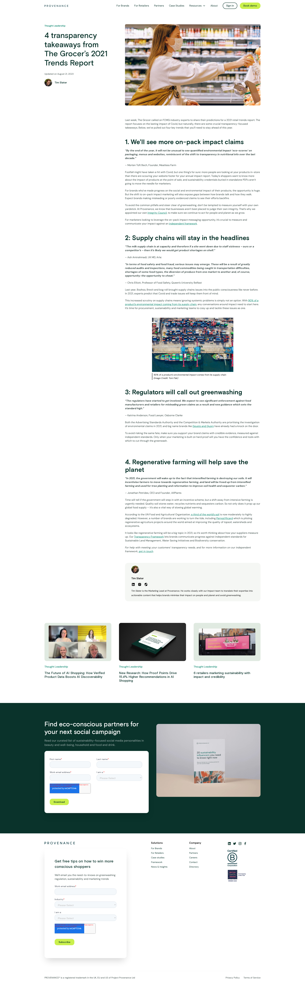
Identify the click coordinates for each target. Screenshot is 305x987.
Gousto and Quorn (203, 426)
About (214, 5)
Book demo (250, 5)
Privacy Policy (233, 977)
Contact (193, 862)
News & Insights (159, 866)
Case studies (157, 857)
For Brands (122, 5)
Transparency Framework (149, 536)
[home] (56, 6)
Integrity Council (157, 212)
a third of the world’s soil (205, 514)
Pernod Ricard (224, 518)
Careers (193, 857)
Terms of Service (252, 977)
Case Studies (176, 5)
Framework (156, 862)
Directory (194, 866)
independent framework (183, 223)
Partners (159, 5)
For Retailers (141, 5)
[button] (197, 5)
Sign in (230, 5)
